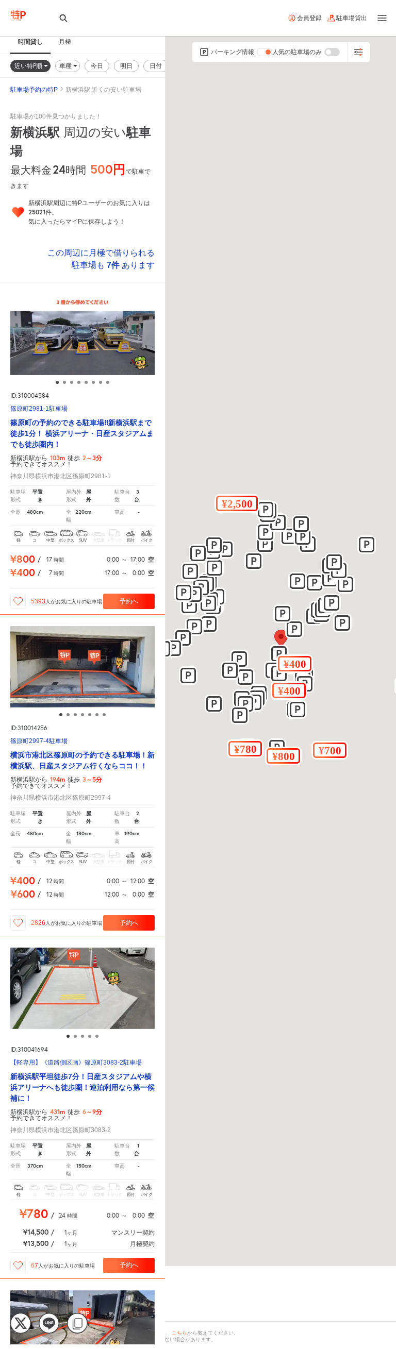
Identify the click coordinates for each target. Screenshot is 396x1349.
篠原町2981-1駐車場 (39, 409)
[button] (294, 663)
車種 (66, 66)
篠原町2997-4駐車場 (39, 741)
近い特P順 (29, 66)
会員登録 (309, 18)
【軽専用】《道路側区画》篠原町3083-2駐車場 (76, 1062)
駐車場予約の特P (34, 89)
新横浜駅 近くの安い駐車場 (103, 89)
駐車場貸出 (351, 18)
